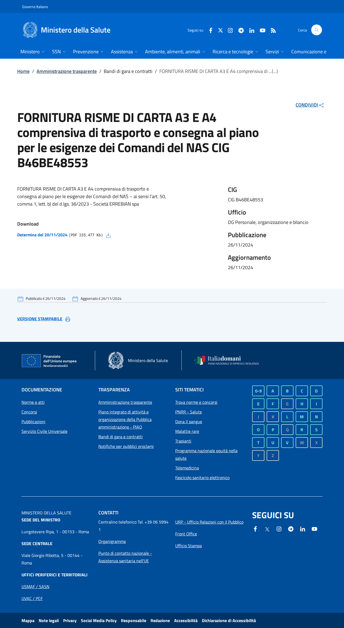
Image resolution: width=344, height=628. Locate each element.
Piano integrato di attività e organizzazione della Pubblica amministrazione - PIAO (125, 419)
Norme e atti (33, 402)
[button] (316, 29)
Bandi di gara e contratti (120, 436)
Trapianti (183, 441)
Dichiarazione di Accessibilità (229, 620)
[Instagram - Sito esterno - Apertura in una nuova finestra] (228, 29)
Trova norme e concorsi (196, 402)
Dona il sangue (188, 421)
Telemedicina (187, 468)
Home (23, 71)
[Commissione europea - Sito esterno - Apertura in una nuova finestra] (49, 361)
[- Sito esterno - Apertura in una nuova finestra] (314, 528)
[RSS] (271, 29)
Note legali (49, 620)
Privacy (70, 620)
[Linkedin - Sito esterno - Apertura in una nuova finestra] (249, 29)
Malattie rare (187, 431)
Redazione (160, 620)
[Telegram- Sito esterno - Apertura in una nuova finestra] (239, 29)
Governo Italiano (35, 6)
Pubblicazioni (33, 421)
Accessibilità (186, 620)
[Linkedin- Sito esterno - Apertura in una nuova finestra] (302, 528)
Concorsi (29, 412)
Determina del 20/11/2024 (42, 234)
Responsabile (133, 620)
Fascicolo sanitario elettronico (202, 477)
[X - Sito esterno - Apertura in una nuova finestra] (220, 29)
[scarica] (108, 234)
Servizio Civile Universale (44, 431)
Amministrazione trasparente (67, 71)
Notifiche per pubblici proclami (126, 446)
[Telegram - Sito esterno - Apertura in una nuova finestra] (291, 528)
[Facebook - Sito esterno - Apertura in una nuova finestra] (208, 29)
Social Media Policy (99, 620)
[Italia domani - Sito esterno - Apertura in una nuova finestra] (230, 360)
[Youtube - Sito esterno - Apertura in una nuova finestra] (260, 29)
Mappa (28, 620)
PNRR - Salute (188, 412)
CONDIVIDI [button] (307, 104)
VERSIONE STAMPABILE (39, 318)
